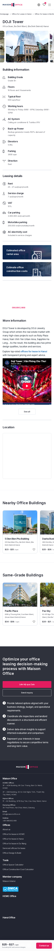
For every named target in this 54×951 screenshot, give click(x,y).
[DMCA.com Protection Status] (10, 889)
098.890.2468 (18, 307)
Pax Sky (46, 611)
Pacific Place (11, 611)
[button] (27, 684)
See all (27, 411)
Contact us (44, 945)
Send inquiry (27, 692)
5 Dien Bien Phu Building (17, 538)
